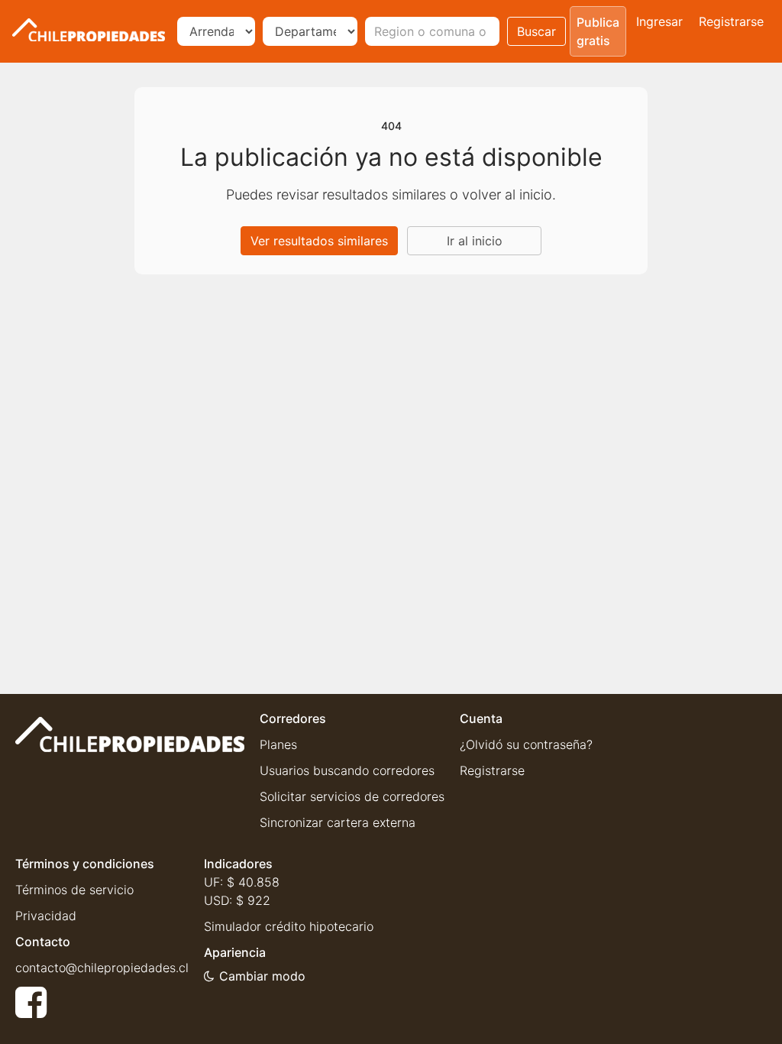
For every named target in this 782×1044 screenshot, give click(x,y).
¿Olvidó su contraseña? (526, 744)
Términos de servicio (74, 889)
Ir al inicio (474, 240)
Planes (278, 744)
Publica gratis (598, 31)
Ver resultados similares (319, 240)
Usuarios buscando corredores (347, 770)
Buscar (536, 31)
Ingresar (659, 21)
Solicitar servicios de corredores (352, 796)
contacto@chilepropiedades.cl (102, 967)
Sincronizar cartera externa (337, 822)
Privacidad (45, 915)
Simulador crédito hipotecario (288, 926)
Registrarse (731, 21)
